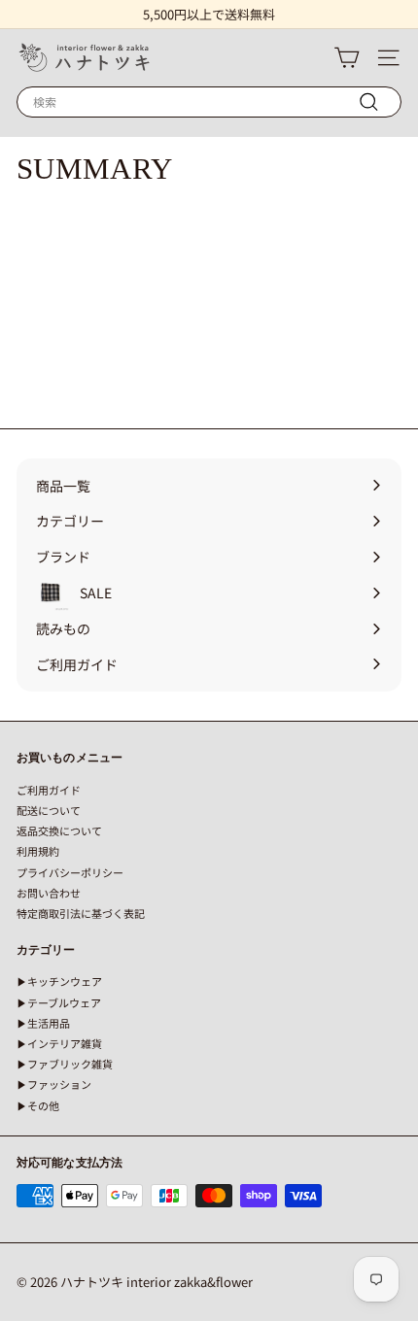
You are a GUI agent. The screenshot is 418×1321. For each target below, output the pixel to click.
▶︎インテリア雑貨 (59, 1043)
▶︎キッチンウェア (59, 981)
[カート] (346, 57)
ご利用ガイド (49, 789)
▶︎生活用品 (43, 1023)
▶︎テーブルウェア (59, 1002)
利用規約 (38, 851)
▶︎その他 (38, 1105)
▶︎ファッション (54, 1084)
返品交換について (59, 830)
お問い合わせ (49, 892)
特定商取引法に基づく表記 (81, 913)
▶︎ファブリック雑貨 (65, 1063)
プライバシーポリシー (70, 872)
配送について (49, 810)
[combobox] (209, 102)
